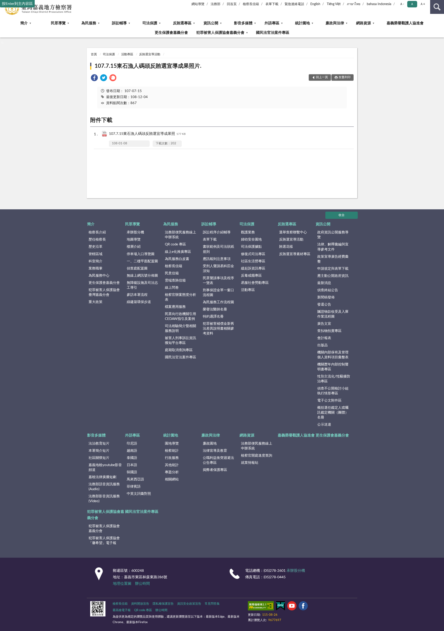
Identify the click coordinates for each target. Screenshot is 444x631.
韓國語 (132, 472)
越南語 (132, 450)
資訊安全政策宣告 (189, 603)
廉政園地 (210, 443)
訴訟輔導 (119, 23)
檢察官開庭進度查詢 (256, 455)
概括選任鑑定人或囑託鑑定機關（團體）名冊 (332, 412)
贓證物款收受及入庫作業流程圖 (332, 314)
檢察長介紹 (97, 232)
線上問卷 (172, 287)
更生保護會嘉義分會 (171, 32)
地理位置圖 (122, 583)
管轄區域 (95, 254)
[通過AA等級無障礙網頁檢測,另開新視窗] (261, 606)
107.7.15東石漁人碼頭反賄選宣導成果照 (147, 134)
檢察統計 (172, 450)
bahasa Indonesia (379, 4)
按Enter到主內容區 (17, 4)
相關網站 (172, 479)
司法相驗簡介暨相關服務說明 (180, 328)
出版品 (322, 345)
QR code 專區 (175, 244)
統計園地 (302, 23)
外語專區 (272, 23)
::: (2, 42)
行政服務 (172, 458)
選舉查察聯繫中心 (293, 232)
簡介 (24, 23)
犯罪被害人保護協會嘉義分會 (220, 32)
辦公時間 (142, 583)
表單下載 (271, 4)
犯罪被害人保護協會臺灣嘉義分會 (104, 292)
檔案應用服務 (175, 307)
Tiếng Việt (334, 4)
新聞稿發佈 (326, 297)
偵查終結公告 (327, 290)
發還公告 (324, 304)
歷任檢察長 (97, 239)
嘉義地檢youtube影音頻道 (105, 467)
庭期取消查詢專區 (179, 350)
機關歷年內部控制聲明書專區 (332, 367)
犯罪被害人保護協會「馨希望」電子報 (104, 540)
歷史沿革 (95, 246)
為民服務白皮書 (177, 259)
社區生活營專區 (253, 261)
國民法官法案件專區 (272, 32)
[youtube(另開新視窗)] (291, 606)
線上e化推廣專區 (178, 252)
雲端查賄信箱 (175, 280)
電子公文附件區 (329, 400)
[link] (94, 78)
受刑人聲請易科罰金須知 (218, 268)
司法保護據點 (251, 246)
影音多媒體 (243, 23)
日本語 (132, 465)
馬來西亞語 (135, 479)
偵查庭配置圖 (137, 268)
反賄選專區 (182, 23)
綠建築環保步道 (139, 302)
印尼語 (132, 443)
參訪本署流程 (137, 295)
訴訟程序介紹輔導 (217, 232)
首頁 (94, 54)
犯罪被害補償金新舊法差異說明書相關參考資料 (218, 328)
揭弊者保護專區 (215, 470)
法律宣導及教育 (215, 450)
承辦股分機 (135, 232)
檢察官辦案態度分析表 (180, 297)
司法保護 (149, 23)
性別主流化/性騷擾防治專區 (333, 379)
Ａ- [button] (402, 4)
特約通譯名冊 (213, 316)
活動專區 (127, 54)
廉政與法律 (335, 23)
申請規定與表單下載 (332, 268)
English (315, 4)
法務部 (215, 4)
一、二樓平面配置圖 (142, 261)
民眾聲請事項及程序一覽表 (218, 280)
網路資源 (363, 23)
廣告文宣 (324, 323)
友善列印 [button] (345, 77)
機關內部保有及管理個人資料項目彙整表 (332, 355)
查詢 (437, 7)
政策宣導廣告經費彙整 (332, 259)
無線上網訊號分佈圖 (142, 275)
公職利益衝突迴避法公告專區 (218, 460)
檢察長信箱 (251, 4)
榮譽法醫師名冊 (215, 309)
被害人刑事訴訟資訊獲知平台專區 (180, 340)
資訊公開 (211, 23)
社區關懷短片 (99, 458)
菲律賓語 (134, 486)
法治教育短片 (99, 443)
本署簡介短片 (99, 450)
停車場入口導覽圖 (140, 254)
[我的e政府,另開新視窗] (280, 606)
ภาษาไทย (353, 4)
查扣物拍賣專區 (329, 331)
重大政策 (95, 302)
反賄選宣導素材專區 (294, 254)
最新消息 (324, 283)
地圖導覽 (134, 239)
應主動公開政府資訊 (332, 276)
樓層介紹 (134, 246)
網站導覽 (197, 4)
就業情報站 (249, 462)
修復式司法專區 (253, 254)
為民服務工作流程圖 (218, 302)
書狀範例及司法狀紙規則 (218, 249)
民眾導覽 (58, 23)
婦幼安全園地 (251, 239)
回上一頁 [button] (322, 77)
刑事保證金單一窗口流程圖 (218, 292)
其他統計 (172, 465)
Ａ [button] (412, 4)
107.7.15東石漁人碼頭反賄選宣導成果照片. (148, 66)
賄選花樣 (286, 246)
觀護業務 (248, 232)
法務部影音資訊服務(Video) (104, 499)
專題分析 (172, 472)
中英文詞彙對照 (139, 493)
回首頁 (232, 4)
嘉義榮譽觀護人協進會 (405, 23)
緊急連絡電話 (294, 4)
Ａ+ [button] (422, 4)
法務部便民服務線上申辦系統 (180, 235)
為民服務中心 (99, 275)
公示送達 (324, 424)
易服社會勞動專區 (255, 283)
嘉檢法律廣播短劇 (102, 477)
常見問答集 (212, 603)
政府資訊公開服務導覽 (332, 235)
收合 (342, 215)
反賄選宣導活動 (149, 54)
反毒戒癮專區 (251, 275)
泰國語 (132, 458)
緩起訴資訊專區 (253, 268)
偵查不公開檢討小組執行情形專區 (332, 391)
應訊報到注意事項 (217, 259)
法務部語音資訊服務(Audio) (104, 487)
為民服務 (88, 23)
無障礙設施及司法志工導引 (142, 285)
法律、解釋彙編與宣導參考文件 (332, 247)
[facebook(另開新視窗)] (303, 606)
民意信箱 (172, 273)
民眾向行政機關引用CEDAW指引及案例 (180, 316)
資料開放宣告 (140, 603)
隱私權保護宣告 (163, 603)
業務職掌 (95, 268)
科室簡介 (95, 261)
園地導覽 (172, 443)
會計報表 (324, 338)
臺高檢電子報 (122, 610)
